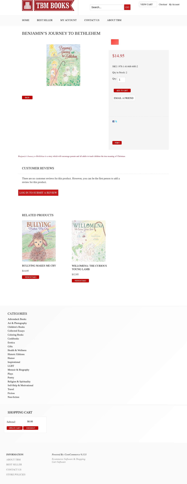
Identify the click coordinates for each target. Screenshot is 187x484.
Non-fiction (13, 397)
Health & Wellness (17, 350)
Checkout (163, 4)
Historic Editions (16, 354)
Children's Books (16, 327)
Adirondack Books (17, 319)
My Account (174, 4)
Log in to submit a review (38, 192)
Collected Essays (16, 330)
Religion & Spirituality (19, 381)
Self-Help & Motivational (20, 385)
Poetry (11, 377)
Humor (11, 358)
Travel (11, 389)
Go (127, 7)
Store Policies (15, 474)
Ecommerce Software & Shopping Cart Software (68, 460)
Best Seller (45, 20)
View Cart (146, 4)
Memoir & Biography (18, 369)
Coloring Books (15, 334)
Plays (10, 373)
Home (25, 20)
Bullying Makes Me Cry (39, 265)
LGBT (11, 366)
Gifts (10, 346)
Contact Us (91, 20)
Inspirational (14, 362)
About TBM (114, 20)
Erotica (11, 342)
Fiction (11, 393)
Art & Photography (17, 323)
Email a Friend (123, 98)
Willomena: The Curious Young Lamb (89, 267)
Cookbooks (13, 338)
